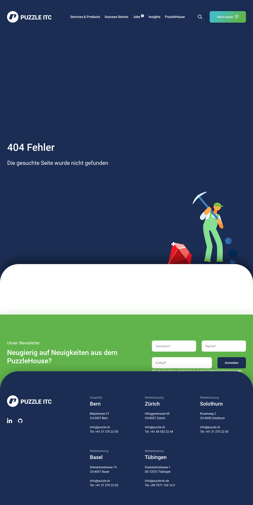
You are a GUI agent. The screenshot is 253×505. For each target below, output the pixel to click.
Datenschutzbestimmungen (224, 370)
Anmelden (232, 363)
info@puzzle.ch (100, 427)
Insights (154, 17)
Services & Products (85, 17)
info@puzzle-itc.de (157, 481)
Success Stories (116, 17)
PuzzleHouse (175, 17)
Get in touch (225, 17)
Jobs (138, 16)
